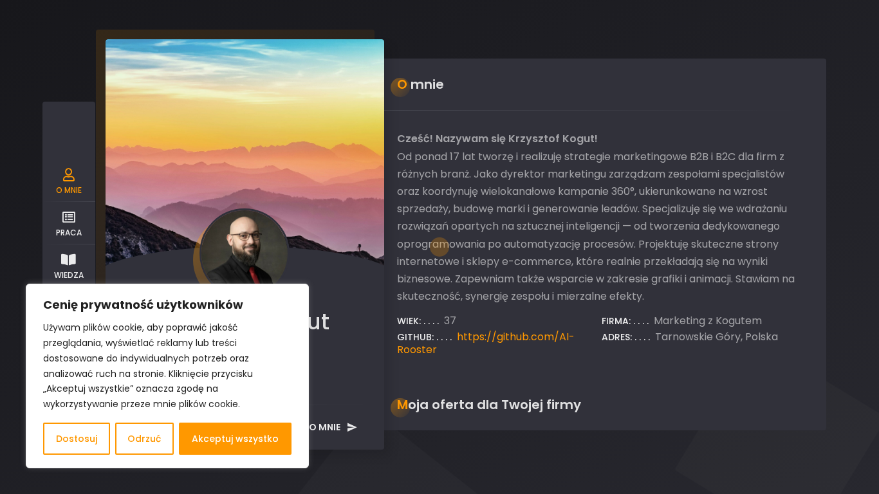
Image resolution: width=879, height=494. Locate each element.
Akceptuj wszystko (235, 438)
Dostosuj (76, 438)
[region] (167, 376)
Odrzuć (144, 438)
